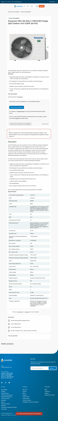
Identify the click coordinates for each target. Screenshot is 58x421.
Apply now (19, 1)
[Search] (27, 6)
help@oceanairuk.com (6, 367)
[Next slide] (47, 47)
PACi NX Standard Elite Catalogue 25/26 (20, 320)
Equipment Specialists (6, 396)
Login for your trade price (16, 107)
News (24, 393)
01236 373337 (8, 378)
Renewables (4, 389)
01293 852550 (9, 374)
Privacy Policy (26, 396)
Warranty (3, 405)
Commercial (52, 1)
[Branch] (37, 6)
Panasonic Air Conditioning (13, 11)
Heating (3, 391)
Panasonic (20, 97)
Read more (10, 73)
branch (17, 118)
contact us (27, 312)
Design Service (5, 393)
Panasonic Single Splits (26, 11)
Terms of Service (27, 400)
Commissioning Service (7, 395)
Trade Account (20, 111)
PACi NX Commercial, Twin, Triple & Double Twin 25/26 (23, 330)
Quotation (3, 400)
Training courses (5, 398)
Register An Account (50, 395)
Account (42, 6)
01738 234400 (8, 375)
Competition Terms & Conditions (31, 402)
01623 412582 (9, 373)
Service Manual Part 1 (16, 323)
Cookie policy (26, 398)
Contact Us (47, 391)
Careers (25, 391)
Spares (3, 402)
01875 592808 (10, 376)
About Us (25, 389)
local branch (20, 312)
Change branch (45, 123)
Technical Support (5, 403)
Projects (25, 395)
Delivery (47, 393)
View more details (12, 93)
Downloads (4, 409)
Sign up (51, 368)
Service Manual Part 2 (16, 327)
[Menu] (24, 6)
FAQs (46, 389)
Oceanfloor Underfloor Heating (8, 407)
